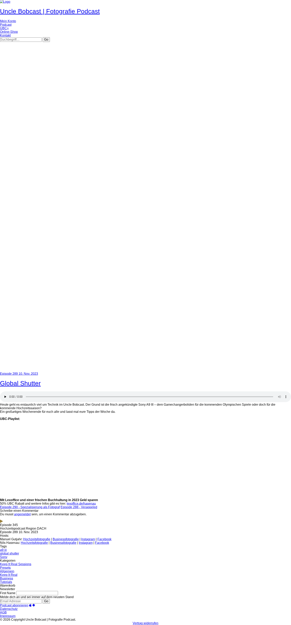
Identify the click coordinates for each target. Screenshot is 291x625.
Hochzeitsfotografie (36, 539)
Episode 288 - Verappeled (79, 507)
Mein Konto (8, 21)
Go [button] (46, 39)
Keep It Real (8, 574)
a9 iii (3, 550)
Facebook (104, 539)
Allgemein (7, 571)
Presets (5, 567)
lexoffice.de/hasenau (81, 503)
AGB (3, 612)
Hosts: (4, 535)
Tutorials (6, 582)
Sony (3, 557)
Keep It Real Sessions (15, 564)
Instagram (88, 539)
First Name (7, 593)
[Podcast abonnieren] (30, 605)
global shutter (9, 553)
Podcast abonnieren (14, 605)
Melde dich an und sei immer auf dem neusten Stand (37, 597)
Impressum (7, 616)
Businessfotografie (66, 539)
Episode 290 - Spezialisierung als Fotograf (30, 507)
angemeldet (22, 514)
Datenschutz (9, 609)
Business (6, 578)
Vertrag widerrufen (145, 623)
